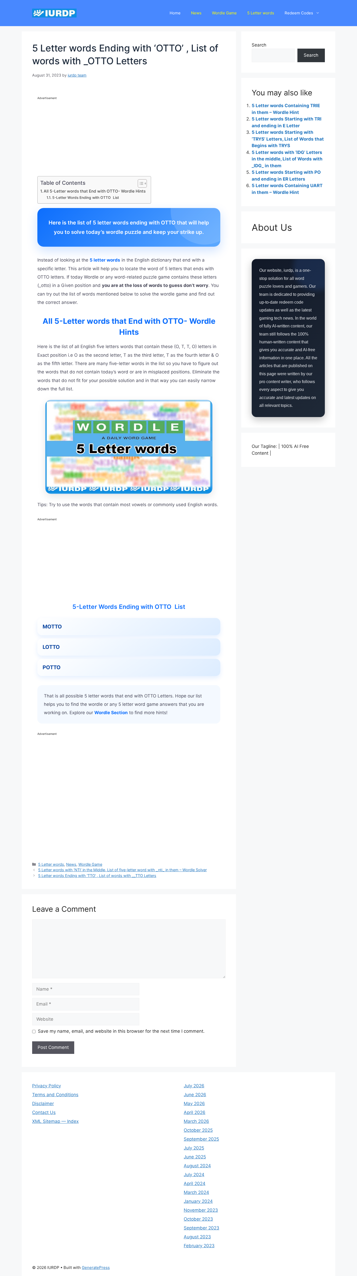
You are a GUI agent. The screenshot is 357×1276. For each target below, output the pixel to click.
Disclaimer (43, 1103)
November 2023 (201, 1210)
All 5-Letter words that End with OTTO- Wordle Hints (95, 191)
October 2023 (198, 1219)
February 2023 (199, 1245)
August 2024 (197, 1165)
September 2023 (201, 1228)
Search (259, 45)
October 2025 (198, 1130)
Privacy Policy (46, 1085)
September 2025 (201, 1139)
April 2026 (194, 1112)
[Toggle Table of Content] (140, 183)
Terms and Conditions (55, 1094)
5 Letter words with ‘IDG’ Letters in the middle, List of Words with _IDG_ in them (287, 159)
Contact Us (44, 1112)
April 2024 (194, 1183)
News (196, 12)
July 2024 (194, 1174)
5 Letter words (260, 12)
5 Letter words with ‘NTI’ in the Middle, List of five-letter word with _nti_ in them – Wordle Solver (122, 870)
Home (175, 12)
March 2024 (196, 1192)
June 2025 (195, 1156)
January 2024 (198, 1201)
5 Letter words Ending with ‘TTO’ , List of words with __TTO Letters (97, 875)
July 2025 (194, 1148)
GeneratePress (96, 1267)
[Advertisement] (128, 137)
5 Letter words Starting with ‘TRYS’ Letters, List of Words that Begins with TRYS (288, 139)
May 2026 (194, 1103)
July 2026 (194, 1085)
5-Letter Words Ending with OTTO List (85, 197)
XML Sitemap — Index (55, 1121)
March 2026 (196, 1121)
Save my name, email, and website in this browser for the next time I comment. (121, 1031)
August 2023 (197, 1236)
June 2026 (195, 1094)
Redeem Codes (299, 12)
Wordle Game (224, 12)
